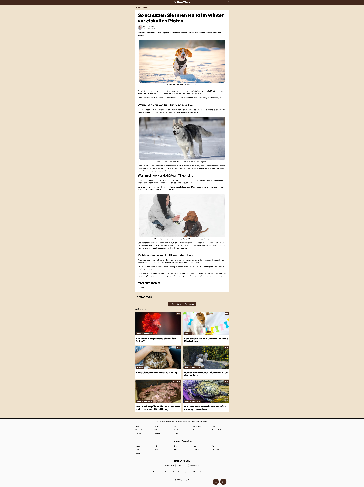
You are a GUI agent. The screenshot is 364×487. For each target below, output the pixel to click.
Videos (156, 430)
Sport (175, 426)
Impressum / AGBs (190, 472)
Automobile (196, 449)
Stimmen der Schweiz (219, 430)
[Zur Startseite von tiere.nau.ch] (182, 2)
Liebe (175, 446)
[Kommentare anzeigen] (223, 482)
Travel (176, 449)
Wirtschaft (138, 430)
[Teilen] (216, 482)
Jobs (161, 472)
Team (155, 472)
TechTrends (215, 449)
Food (137, 449)
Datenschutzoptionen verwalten (209, 472)
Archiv (176, 433)
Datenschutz (177, 472)
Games (195, 430)
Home (138, 8)
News (137, 426)
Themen (157, 433)
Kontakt (167, 472)
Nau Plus (176, 430)
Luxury (195, 446)
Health (137, 446)
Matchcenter (197, 426)
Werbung (148, 472)
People (214, 426)
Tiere (156, 449)
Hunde (145, 8)
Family (214, 446)
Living (156, 446)
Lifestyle (138, 433)
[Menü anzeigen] (227, 2)
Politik (156, 426)
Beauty (137, 453)
